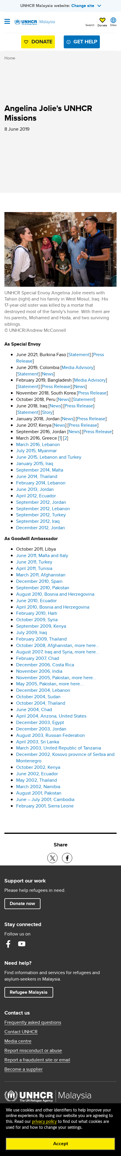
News (47, 373)
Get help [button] (83, 43)
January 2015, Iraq (34, 463)
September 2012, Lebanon (43, 508)
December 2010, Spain (39, 581)
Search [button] (90, 25)
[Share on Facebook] (67, 858)
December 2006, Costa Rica (45, 664)
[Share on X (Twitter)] (52, 858)
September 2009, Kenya (41, 626)
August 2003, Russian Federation (50, 735)
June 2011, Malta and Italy (42, 555)
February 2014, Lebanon (40, 482)
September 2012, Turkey (41, 514)
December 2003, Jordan (41, 728)
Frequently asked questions (32, 1022)
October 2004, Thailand (40, 703)
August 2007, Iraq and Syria (44, 651)
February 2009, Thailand (41, 639)
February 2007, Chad (37, 658)
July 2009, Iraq (31, 632)
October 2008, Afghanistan (44, 645)
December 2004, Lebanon (43, 690)
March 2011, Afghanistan (40, 574)
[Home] (34, 22)
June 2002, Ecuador (37, 773)
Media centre (17, 1041)
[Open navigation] (7, 22)
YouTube (22, 944)
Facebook (8, 944)
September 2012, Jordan (41, 502)
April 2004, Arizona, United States (51, 716)
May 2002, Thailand (36, 780)
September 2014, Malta (39, 470)
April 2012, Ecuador (36, 495)
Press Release (56, 386)
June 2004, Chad (34, 709)
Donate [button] (102, 25)
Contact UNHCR (21, 1032)
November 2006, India (39, 671)
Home (9, 58)
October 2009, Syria (37, 619)
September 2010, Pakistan (42, 587)
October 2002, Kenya (38, 767)
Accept (60, 1143)
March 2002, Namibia (38, 786)
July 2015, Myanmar (36, 450)
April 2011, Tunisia (34, 568)
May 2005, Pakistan (36, 683)
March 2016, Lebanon (38, 444)
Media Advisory (77, 367)
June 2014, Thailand (36, 476)
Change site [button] (82, 5)
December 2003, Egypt (40, 722)
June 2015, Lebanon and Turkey (48, 457)
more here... (87, 645)
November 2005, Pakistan (42, 677)
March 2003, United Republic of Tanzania (58, 748)
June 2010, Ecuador (36, 600)
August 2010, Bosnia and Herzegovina (55, 594)
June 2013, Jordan (35, 489)
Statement (79, 354)
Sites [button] (113, 25)
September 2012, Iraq (38, 521)
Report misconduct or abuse (33, 1050)
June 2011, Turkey (34, 562)
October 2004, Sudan (38, 696)
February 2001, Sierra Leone (45, 805)
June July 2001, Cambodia (45, 799)
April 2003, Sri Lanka (37, 741)
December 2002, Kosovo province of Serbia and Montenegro (65, 757)
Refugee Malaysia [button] (31, 992)
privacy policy (44, 1122)
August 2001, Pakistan (38, 793)
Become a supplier (23, 1069)
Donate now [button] (22, 903)
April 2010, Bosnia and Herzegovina (52, 607)
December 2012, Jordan (40, 527)
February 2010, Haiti (36, 613)
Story (47, 412)
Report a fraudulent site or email (37, 1060)
